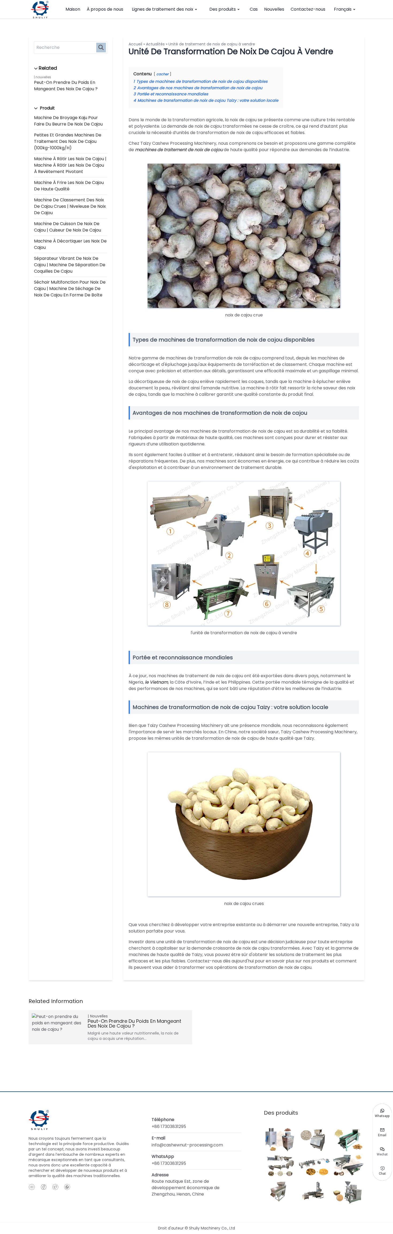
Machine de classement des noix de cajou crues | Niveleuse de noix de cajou (70, 206)
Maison (73, 9)
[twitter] (55, 1187)
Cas (254, 9)
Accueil (135, 44)
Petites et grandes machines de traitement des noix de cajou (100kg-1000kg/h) (67, 141)
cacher (162, 74)
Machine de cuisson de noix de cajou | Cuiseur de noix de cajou (67, 227)
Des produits (222, 9)
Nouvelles (274, 9)
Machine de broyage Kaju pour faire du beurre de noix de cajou (68, 121)
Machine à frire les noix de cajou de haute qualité (69, 185)
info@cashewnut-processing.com (187, 1145)
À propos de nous (105, 9)
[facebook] (43, 1187)
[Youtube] (32, 1187)
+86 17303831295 (169, 1126)
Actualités (155, 44)
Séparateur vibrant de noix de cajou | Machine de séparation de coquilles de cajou (69, 264)
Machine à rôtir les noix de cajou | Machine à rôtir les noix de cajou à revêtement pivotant (70, 165)
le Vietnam (156, 682)
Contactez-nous (308, 9)
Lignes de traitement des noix (162, 9)
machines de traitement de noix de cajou (179, 150)
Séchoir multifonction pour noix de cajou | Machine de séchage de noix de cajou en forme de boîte (70, 288)
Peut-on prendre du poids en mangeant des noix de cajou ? (66, 85)
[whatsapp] (67, 1187)
